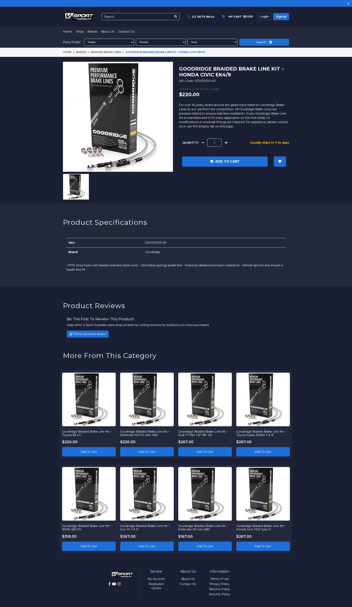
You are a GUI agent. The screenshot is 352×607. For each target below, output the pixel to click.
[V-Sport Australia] (79, 16)
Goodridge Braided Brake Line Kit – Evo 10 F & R (145, 527)
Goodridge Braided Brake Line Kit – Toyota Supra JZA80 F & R (261, 433)
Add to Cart (89, 452)
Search (262, 42)
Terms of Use (219, 579)
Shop (80, 31)
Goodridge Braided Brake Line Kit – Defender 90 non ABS (203, 527)
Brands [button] (92, 31)
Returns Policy (219, 589)
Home (67, 31)
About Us (107, 31)
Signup (281, 16)
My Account (156, 579)
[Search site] (176, 16)
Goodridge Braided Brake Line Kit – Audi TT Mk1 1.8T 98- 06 (203, 433)
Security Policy (219, 594)
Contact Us (126, 31)
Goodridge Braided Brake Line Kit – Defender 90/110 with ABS (145, 433)
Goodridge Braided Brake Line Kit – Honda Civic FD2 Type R (261, 527)
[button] (280, 161)
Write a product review (89, 334)
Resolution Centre (156, 586)
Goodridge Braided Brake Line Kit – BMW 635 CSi (87, 527)
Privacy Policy (219, 584)
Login (264, 16)
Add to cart (227, 161)
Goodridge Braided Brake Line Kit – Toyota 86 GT (87, 433)
